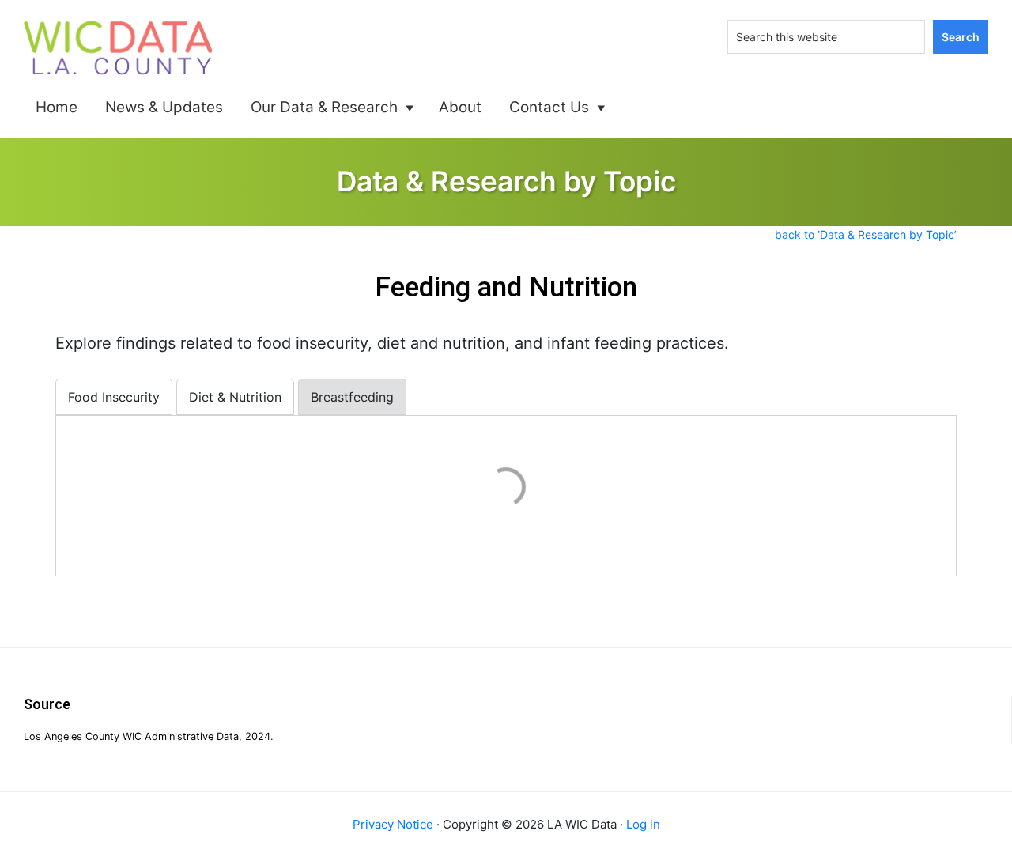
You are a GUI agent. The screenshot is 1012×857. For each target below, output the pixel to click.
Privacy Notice (393, 824)
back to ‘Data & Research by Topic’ (866, 234)
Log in (643, 824)
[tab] (113, 397)
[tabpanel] (506, 489)
